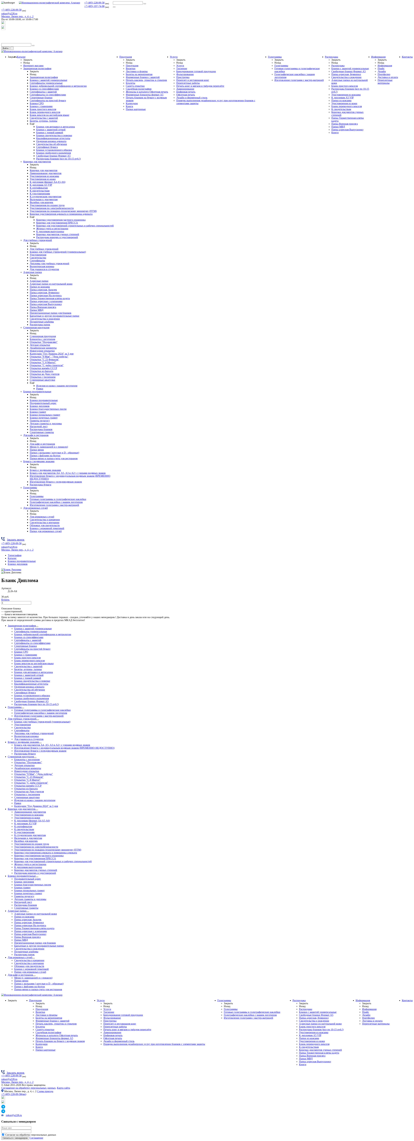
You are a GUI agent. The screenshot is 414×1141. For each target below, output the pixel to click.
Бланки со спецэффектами (44, 88)
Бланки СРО (37, 103)
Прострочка (182, 77)
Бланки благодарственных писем (48, 409)
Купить (5, 599)
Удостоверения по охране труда (47, 205)
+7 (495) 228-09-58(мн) (13, 1094)
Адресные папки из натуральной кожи (51, 283)
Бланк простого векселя (43, 109)
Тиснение (181, 68)
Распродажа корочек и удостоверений (57, 237)
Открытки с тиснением (42, 377)
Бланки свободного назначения (53, 152)
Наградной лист (39, 426)
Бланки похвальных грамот (45, 414)
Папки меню (37, 449)
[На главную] (49, 2)
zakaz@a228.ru (9, 13)
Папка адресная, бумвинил (44, 292)
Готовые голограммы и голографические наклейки (58, 499)
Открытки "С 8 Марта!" (43, 362)
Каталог (21, 56)
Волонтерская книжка (42, 266)
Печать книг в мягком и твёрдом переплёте (200, 86)
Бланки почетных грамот (44, 417)
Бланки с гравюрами (41, 106)
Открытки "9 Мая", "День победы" (49, 356)
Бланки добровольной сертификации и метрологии (58, 86)
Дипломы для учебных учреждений (49, 263)
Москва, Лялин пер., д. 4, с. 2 (17, 1082)
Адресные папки (32, 272)
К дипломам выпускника (50, 231)
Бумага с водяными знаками (38, 461)
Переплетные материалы (385, 81)
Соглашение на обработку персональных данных (28, 1088)
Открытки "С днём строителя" (47, 365)
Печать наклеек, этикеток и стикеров (146, 80)
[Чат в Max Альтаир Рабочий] (3, 24)
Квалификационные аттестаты (53, 138)
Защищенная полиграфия (37, 68)
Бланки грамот (38, 412)
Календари (132, 103)
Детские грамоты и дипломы (46, 423)
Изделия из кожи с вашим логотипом (56, 385)
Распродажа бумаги (40, 484)
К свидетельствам (39, 190)
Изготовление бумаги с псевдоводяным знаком (56, 481)
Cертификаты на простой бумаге (48, 100)
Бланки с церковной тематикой (47, 528)
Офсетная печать (185, 94)
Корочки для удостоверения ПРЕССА (57, 222)
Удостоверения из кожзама (44, 176)
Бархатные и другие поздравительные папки (54, 315)
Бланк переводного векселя (45, 112)
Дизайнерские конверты (43, 347)
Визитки (130, 68)
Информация (378, 56)
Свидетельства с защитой (44, 118)
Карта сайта (63, 1088)
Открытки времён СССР (43, 368)
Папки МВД (36, 310)
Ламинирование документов (45, 173)
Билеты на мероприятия (139, 74)
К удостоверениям (40, 193)
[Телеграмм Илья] (3, 35)
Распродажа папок (40, 324)
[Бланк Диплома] (11, 569)
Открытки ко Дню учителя (44, 374)
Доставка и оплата (388, 77)
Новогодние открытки (42, 350)
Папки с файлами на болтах (45, 455)
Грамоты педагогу (40, 420)
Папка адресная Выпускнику (46, 304)
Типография (14, 555)
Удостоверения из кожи (43, 179)
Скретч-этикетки (135, 86)
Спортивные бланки (41, 97)
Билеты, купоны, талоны (43, 120)
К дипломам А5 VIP (41, 185)
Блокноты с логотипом (42, 339)
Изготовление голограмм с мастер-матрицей (54, 505)
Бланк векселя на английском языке (49, 115)
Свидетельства (38, 257)
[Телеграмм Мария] (3, 41)
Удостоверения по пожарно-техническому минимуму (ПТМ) (63, 211)
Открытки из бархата (41, 371)
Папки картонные (136, 109)
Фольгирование (185, 74)
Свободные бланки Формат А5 (53, 155)
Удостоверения (38, 254)
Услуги (174, 56)
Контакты (407, 56)
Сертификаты (37, 260)
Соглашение (36, 1137)
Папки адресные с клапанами (46, 301)
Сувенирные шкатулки (42, 380)
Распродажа (331, 56)
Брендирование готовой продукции (196, 71)
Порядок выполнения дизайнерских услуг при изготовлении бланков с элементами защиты (154, 1044)
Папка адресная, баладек (43, 289)
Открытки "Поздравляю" (44, 342)
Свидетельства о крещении (45, 519)
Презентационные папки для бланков (50, 313)
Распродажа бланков (41, 429)
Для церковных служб (35, 508)
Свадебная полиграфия (138, 88)
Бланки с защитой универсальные (48, 80)
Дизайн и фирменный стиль (191, 97)
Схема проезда (45, 1091)
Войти (5, 48)
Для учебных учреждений (37, 240)
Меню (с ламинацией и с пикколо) (49, 446)
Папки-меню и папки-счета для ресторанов (54, 458)
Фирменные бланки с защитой (143, 77)
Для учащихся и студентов (44, 269)
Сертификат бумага (47, 147)
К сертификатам (39, 187)
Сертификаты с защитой (43, 91)
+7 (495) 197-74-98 (94, 6)
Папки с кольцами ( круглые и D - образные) (54, 452)
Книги (129, 106)
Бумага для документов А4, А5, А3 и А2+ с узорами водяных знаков (68, 473)
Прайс (381, 68)
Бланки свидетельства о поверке (54, 135)
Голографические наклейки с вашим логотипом (56, 502)
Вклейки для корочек (41, 202)
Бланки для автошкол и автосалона (55, 126)
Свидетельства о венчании (44, 522)
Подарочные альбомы (42, 321)
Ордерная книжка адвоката (51, 141)
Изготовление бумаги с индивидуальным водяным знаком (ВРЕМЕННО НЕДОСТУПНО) (64, 747)
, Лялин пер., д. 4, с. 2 (17, 16)
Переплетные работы (188, 83)
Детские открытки (40, 345)
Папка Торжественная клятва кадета (50, 298)
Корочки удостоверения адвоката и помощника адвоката (61, 214)
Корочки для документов (37, 161)
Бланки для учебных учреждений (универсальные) (58, 251)
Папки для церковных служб (46, 531)
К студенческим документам (45, 196)
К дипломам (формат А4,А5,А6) (47, 182)
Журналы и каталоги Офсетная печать (147, 91)
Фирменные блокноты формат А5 (144, 94)
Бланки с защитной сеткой (50, 129)
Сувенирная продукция (36, 327)
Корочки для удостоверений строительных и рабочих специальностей (75, 225)
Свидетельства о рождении (45, 318)
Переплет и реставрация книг (192, 80)
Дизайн (382, 71)
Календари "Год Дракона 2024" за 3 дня (51, 353)
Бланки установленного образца (54, 150)
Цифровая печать (185, 91)
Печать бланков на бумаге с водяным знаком (60, 1041)
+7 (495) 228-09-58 (94, 2)
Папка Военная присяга (43, 307)
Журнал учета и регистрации (52, 228)
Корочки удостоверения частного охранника (61, 219)
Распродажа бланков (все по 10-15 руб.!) (58, 158)
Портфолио (384, 74)
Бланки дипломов (39, 406)
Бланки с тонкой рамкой (49, 132)
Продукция (125, 56)
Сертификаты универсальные (46, 83)
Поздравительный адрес (43, 403)
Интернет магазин (33, 65)
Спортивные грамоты (42, 432)
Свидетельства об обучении (51, 144)
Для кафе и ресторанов (36, 435)
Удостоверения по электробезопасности (52, 208)
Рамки (39, 388)
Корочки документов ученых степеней (57, 234)
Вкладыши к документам (44, 199)
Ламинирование (185, 88)
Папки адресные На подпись (46, 295)
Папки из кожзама (40, 286)
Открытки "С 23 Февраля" (44, 359)
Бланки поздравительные (37, 391)
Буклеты (130, 83)
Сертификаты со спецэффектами (48, 94)
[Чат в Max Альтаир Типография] (3, 29)
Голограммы (30, 487)
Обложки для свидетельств (45, 525)
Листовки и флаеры (137, 71)
